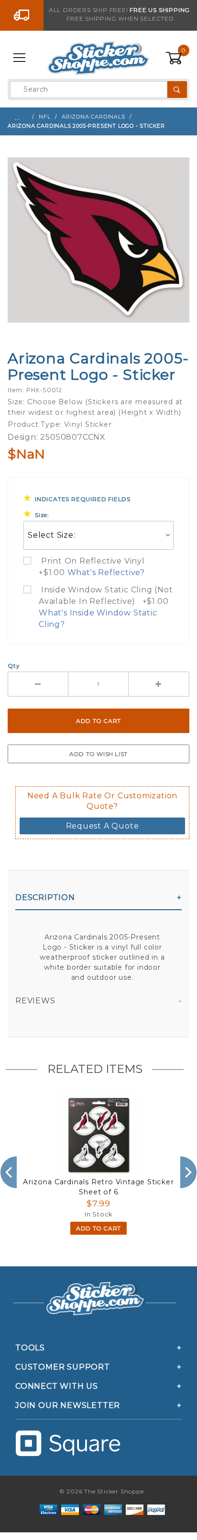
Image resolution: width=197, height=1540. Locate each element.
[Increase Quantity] (159, 684)
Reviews (35, 1000)
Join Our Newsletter (67, 1405)
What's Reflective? (106, 572)
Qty (14, 665)
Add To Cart (98, 1228)
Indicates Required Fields (83, 499)
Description (45, 897)
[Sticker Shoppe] (98, 57)
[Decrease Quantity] (38, 684)
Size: (42, 514)
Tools (30, 1347)
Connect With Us (56, 1386)
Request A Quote (102, 825)
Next (188, 1172)
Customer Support (62, 1367)
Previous (8, 1172)
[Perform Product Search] (177, 89)
